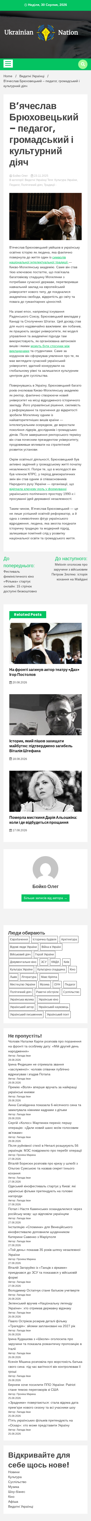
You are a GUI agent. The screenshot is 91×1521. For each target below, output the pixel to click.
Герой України (44, 954)
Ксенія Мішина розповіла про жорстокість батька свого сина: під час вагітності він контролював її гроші (45, 1366)
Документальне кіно (23, 962)
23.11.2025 (40, 175)
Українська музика (22, 999)
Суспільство (71, 992)
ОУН (57, 984)
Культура (15, 1477)
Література (28, 977)
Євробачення (19, 939)
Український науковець (53, 1007)
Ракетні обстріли (47, 992)
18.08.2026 (19, 759)
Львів (13, 977)
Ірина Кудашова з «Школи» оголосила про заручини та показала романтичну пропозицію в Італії (45, 1344)
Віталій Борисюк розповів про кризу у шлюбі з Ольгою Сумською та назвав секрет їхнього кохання (43, 1168)
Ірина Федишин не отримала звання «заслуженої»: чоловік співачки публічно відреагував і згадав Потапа (38, 1069)
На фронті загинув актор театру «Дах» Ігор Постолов (44, 672)
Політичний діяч (31, 185)
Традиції (49, 185)
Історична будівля (44, 939)
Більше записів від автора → (45, 898)
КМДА (55, 962)
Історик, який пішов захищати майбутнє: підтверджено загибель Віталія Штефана (41, 746)
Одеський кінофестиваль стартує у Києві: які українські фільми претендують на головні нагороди (42, 1191)
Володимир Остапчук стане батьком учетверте (44, 1290)
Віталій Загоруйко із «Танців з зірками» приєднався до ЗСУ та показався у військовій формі (42, 1272)
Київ (66, 962)
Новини (14, 1472)
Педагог (14, 185)
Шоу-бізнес (16, 1492)
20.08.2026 (19, 682)
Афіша (13, 1501)
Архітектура (69, 939)
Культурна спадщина (51, 969)
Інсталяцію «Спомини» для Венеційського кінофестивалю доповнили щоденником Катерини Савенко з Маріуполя (40, 1232)
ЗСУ (44, 962)
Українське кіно (48, 999)
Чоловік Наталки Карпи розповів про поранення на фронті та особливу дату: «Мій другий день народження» (44, 1046)
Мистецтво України (22, 984)
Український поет (58, 1014)
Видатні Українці (36, 180)
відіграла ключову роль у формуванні (37, 489)
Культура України (65, 180)
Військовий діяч (20, 954)
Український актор (22, 1007)
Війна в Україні (51, 947)
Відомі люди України (23, 947)
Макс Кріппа (49, 977)
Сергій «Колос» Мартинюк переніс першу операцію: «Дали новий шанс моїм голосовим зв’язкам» (43, 1127)
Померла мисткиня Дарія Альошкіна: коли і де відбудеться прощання (43, 820)
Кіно (72, 969)
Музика (44, 984)
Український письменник (26, 1014)
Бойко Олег (20, 175)
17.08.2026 (19, 830)
